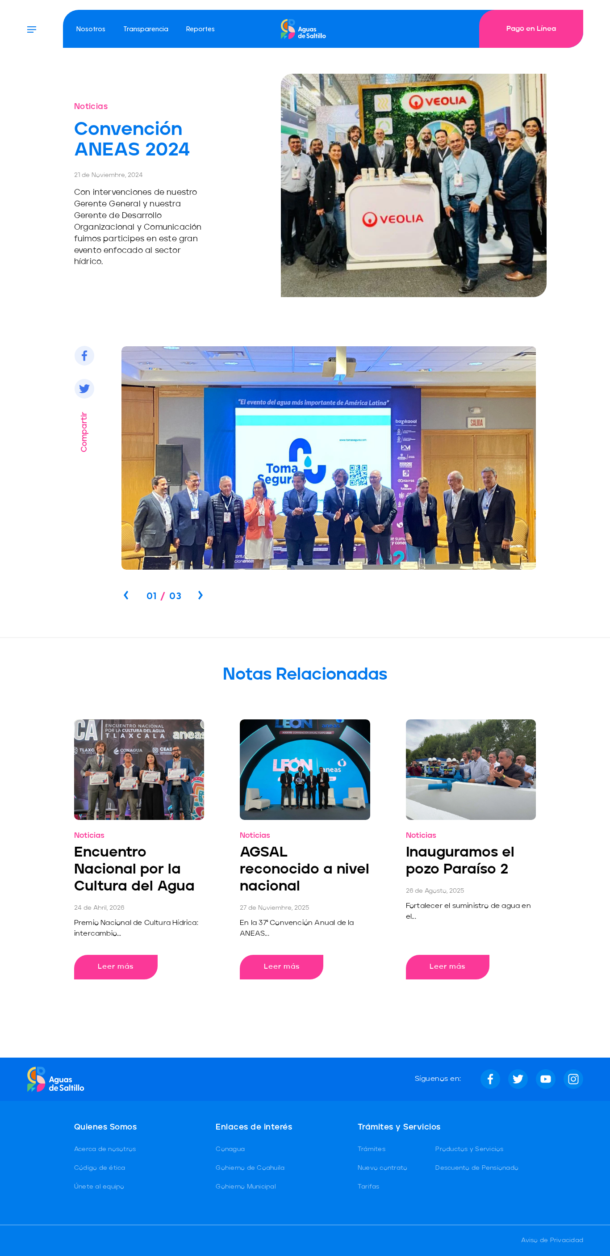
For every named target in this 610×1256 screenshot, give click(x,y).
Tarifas (369, 1187)
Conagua (230, 1149)
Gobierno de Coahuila (250, 1168)
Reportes (200, 28)
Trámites (371, 1149)
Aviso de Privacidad (552, 1240)
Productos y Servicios (469, 1149)
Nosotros (90, 28)
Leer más (116, 966)
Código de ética (99, 1168)
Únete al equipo (99, 1187)
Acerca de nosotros (105, 1149)
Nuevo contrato (383, 1168)
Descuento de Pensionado (476, 1168)
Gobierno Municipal (246, 1187)
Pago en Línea (531, 29)
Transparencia (145, 28)
